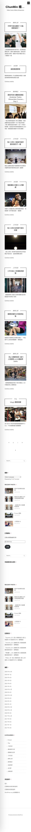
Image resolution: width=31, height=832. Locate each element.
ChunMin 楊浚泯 (16, 6)
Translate (16, 479)
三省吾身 (10, 746)
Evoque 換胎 (17, 513)
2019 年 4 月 (8, 701)
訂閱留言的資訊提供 (10, 789)
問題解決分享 (11, 752)
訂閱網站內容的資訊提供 (11, 786)
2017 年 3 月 (8, 727)
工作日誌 (15, 139)
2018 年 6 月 (8, 713)
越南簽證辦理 (15, 69)
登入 (6, 783)
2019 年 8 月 (8, 698)
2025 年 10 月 (8, 671)
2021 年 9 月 (8, 680)
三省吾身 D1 (17, 521)
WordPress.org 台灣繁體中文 (12, 792)
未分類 (15, 66)
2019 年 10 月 (8, 695)
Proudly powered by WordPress (15, 814)
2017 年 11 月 (8, 716)
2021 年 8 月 (8, 683)
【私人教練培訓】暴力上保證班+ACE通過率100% (15, 359)
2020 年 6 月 (8, 692)
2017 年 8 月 (8, 721)
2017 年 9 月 (8, 719)
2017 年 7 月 (8, 724)
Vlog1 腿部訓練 (15, 402)
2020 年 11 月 (8, 689)
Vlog (15, 399)
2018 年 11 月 (8, 710)
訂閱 (7, 546)
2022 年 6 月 (8, 677)
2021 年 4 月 (8, 686)
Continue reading (9, 81)
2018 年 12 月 (8, 707)
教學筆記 (15, 91)
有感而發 (10, 765)
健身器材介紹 (11, 749)
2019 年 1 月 (8, 704)
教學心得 (15, 22)
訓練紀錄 (10, 771)
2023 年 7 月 (8, 674)
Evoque (10, 740)
